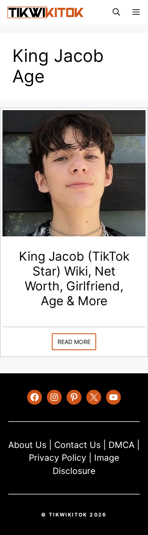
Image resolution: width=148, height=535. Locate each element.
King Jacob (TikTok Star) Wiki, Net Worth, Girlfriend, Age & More (74, 278)
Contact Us (77, 445)
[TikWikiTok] (45, 12)
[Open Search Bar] (116, 12)
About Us (27, 445)
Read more (74, 341)
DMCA (121, 445)
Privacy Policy (57, 458)
